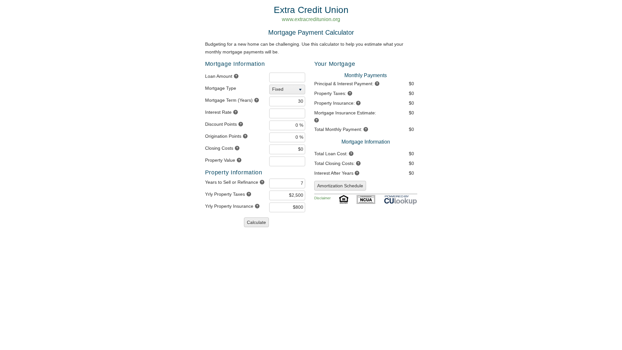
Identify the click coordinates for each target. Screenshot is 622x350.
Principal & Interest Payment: (344, 83)
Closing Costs (219, 148)
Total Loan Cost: (331, 153)
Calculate (256, 222)
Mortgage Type (220, 88)
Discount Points (221, 124)
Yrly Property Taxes (225, 194)
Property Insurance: (334, 103)
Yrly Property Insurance (229, 206)
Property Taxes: (330, 93)
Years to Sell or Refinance (231, 182)
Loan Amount (218, 76)
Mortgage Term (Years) (229, 100)
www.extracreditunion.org (311, 19)
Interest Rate (218, 112)
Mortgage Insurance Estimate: (345, 112)
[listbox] (288, 89)
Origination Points (223, 136)
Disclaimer (322, 198)
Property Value (220, 160)
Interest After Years (333, 173)
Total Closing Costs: (334, 163)
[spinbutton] (287, 77)
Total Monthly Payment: (338, 129)
